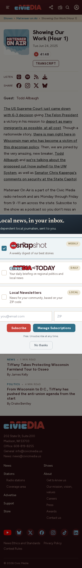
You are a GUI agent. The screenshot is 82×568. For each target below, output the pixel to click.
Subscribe (18, 328)
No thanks (41, 345)
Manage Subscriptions (54, 328)
